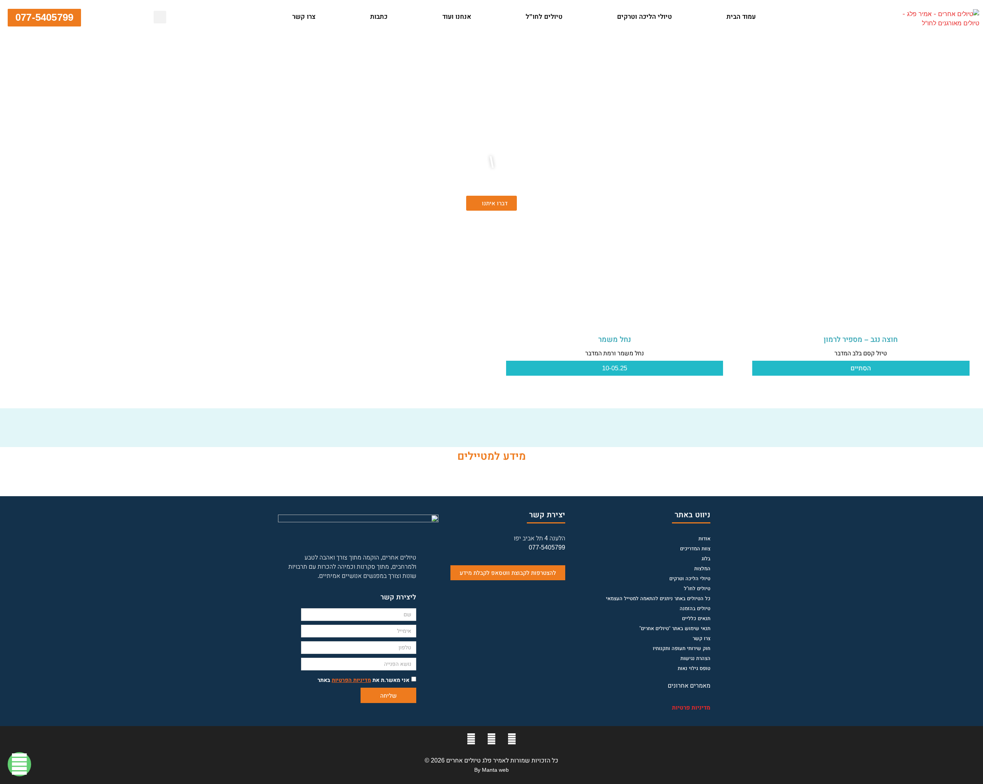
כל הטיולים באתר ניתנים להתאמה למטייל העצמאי (658, 598)
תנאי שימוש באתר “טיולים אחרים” (674, 628)
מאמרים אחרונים (689, 685)
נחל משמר (614, 339)
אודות (704, 538)
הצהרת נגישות (695, 658)
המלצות (702, 568)
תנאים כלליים (696, 618)
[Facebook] (512, 739)
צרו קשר (304, 16)
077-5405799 (547, 547)
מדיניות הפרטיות (351, 680)
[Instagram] (471, 739)
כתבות (378, 16)
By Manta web (491, 770)
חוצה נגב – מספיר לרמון (861, 339)
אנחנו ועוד (456, 16)
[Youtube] (491, 739)
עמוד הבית (741, 16)
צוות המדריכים (695, 548)
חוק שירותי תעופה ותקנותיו (681, 648)
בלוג (706, 558)
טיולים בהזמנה (695, 608)
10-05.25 (614, 368)
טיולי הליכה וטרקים (644, 16)
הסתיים (861, 368)
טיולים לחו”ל (544, 16)
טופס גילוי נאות (694, 668)
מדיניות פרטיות (691, 707)
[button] (258, 17)
